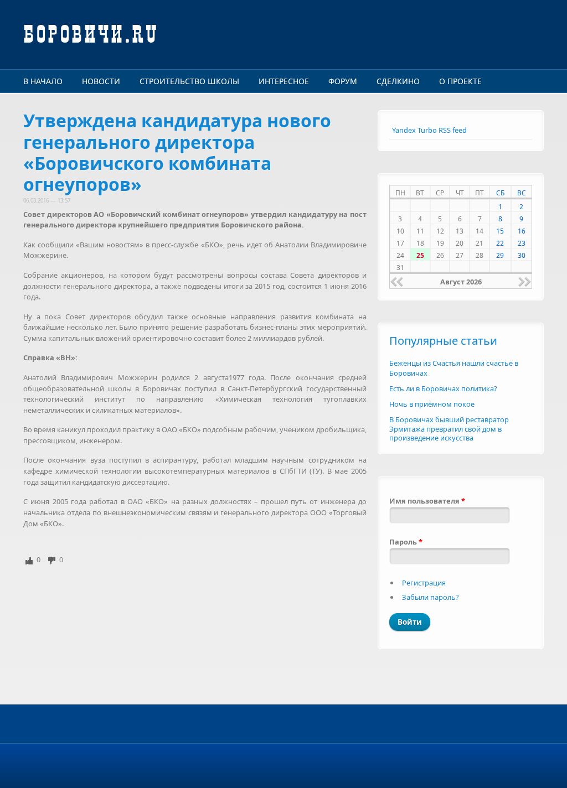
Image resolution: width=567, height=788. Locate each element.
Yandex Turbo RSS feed (429, 130)
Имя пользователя (427, 501)
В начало (43, 81)
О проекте (460, 81)
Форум (342, 81)
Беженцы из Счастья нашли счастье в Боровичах (453, 368)
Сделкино (398, 81)
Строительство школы (189, 81)
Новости (101, 81)
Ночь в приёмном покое (432, 404)
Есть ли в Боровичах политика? (443, 388)
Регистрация (424, 583)
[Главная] (195, 34)
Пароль (405, 542)
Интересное (284, 81)
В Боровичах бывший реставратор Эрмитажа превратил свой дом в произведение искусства (449, 428)
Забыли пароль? (430, 597)
